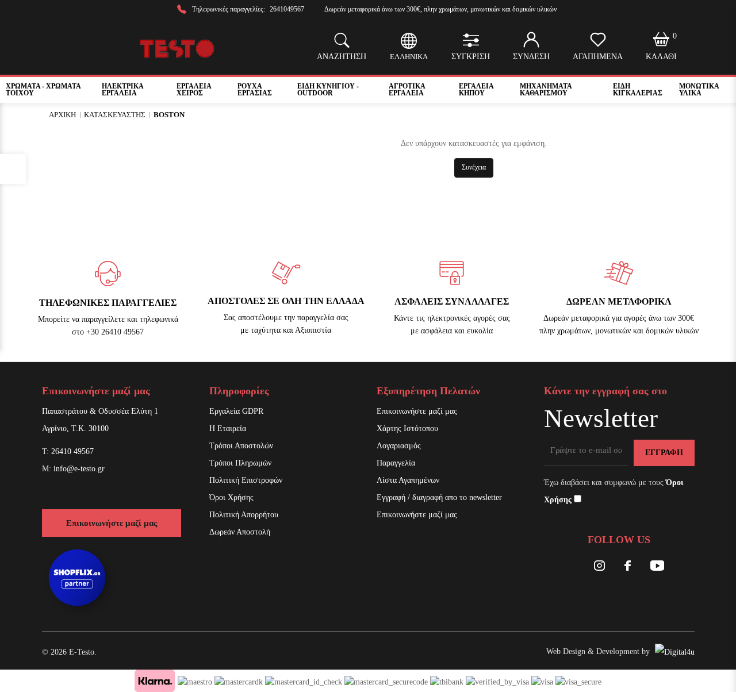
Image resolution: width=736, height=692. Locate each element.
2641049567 (287, 9)
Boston (169, 114)
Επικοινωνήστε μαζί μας (111, 523)
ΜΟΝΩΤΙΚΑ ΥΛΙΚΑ (699, 89)
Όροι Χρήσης (231, 497)
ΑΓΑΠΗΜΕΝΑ (598, 56)
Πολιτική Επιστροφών (245, 480)
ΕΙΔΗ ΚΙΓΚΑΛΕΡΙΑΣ (637, 89)
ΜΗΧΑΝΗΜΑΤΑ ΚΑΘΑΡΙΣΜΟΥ (546, 89)
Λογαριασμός (399, 445)
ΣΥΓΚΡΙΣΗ (470, 56)
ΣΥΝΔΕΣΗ (531, 56)
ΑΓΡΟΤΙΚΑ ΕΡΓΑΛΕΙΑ (407, 89)
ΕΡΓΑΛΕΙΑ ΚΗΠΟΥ (476, 89)
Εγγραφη (664, 452)
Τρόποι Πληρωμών (240, 463)
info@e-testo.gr (79, 468)
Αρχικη (62, 114)
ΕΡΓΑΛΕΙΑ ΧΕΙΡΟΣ (194, 89)
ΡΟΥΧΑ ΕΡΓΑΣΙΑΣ (254, 89)
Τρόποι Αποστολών (241, 445)
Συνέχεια (474, 167)
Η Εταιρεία (227, 428)
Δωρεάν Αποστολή (239, 532)
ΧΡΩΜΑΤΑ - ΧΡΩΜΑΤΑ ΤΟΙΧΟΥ (43, 89)
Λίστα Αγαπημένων (408, 480)
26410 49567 (72, 451)
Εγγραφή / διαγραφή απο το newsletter (439, 497)
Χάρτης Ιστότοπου (407, 428)
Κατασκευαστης (114, 114)
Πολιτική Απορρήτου (243, 514)
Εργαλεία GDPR (236, 411)
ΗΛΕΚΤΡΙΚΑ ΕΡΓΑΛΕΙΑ (122, 89)
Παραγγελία (396, 463)
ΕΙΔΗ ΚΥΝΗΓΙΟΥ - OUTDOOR (328, 89)
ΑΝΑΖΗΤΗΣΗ (341, 56)
